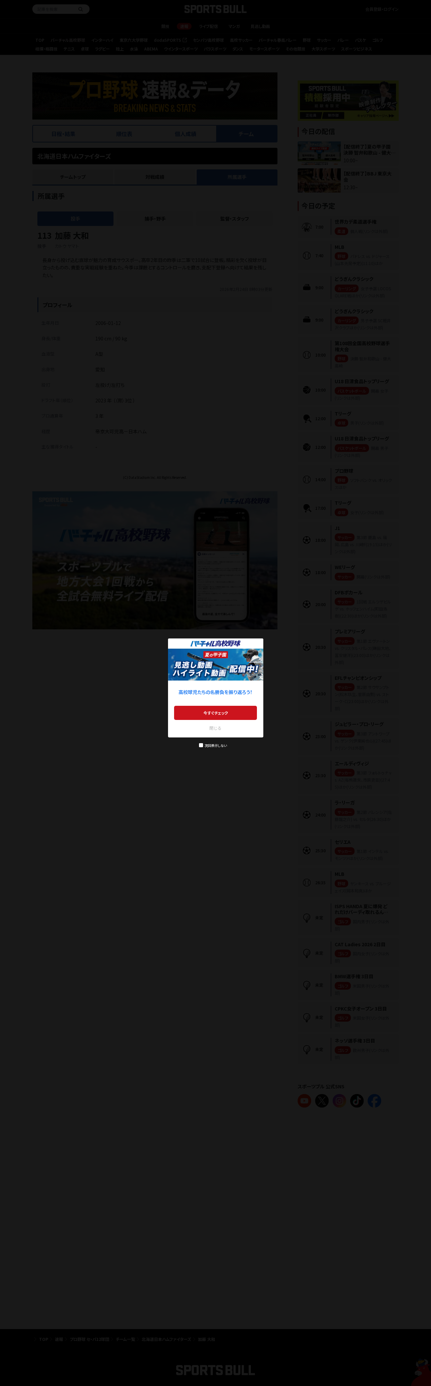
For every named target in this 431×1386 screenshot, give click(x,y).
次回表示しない (215, 745)
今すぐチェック (215, 713)
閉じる (215, 728)
